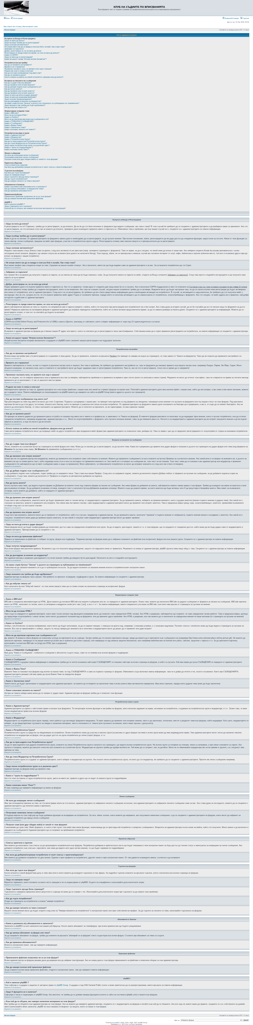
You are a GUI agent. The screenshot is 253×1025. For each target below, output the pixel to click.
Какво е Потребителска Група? (17, 139)
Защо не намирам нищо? (15, 175)
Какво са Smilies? (12, 117)
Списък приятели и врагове (16, 165)
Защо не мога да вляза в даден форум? (21, 95)
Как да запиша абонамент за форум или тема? (24, 189)
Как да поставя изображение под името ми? (23, 73)
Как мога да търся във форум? (17, 173)
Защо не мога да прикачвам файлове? (20, 97)
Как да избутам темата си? (16, 107)
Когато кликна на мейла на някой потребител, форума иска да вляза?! (34, 77)
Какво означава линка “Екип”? (17, 149)
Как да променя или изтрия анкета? (20, 91)
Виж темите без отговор (12, 26)
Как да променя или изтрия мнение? (20, 85)
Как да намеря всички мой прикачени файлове (24, 199)
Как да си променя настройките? (18, 65)
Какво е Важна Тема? (13, 125)
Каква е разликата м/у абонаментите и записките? (26, 187)
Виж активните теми (30, 26)
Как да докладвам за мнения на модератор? (23, 101)
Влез (8, 18)
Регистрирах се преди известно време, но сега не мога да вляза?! (32, 53)
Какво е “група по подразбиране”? (19, 147)
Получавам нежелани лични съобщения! (22, 157)
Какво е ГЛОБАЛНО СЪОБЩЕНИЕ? (19, 121)
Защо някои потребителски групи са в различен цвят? (27, 145)
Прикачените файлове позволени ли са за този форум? (28, 196)
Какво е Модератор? (13, 137)
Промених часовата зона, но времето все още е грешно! (28, 69)
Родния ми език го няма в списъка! (19, 71)
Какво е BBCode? (12, 113)
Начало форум (9, 30)
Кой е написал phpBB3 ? (15, 204)
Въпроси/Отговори (231, 18)
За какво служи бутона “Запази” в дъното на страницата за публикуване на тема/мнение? (42, 103)
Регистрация (18, 18)
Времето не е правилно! (15, 67)
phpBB (116, 1022)
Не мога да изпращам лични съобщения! (22, 155)
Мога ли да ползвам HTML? (16, 115)
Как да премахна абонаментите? (18, 191)
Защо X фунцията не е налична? (18, 206)
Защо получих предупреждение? (18, 99)
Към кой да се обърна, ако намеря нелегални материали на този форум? (35, 208)
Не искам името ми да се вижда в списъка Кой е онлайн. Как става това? (35, 47)
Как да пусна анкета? (13, 89)
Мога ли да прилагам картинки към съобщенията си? (27, 119)
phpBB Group (62, 985)
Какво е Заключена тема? (15, 127)
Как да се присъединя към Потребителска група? (25, 141)
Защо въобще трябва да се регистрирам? (22, 43)
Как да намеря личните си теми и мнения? (22, 181)
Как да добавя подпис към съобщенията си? (23, 87)
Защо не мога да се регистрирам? (19, 57)
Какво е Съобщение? (13, 123)
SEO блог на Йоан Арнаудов (132, 1024)
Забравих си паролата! (14, 49)
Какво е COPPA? (11, 55)
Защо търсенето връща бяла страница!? (22, 177)
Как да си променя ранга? (15, 75)
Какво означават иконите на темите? (20, 129)
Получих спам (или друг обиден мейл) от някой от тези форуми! (31, 159)
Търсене (245, 18)
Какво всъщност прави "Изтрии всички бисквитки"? (26, 59)
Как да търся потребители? (16, 179)
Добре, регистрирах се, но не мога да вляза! (23, 51)
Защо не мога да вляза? (15, 41)
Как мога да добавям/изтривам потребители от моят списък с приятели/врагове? (38, 167)
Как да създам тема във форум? (18, 83)
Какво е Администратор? (15, 135)
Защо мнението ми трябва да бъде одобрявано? (25, 105)
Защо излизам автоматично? (17, 45)
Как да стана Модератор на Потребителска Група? (26, 143)
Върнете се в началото (13, 231)
